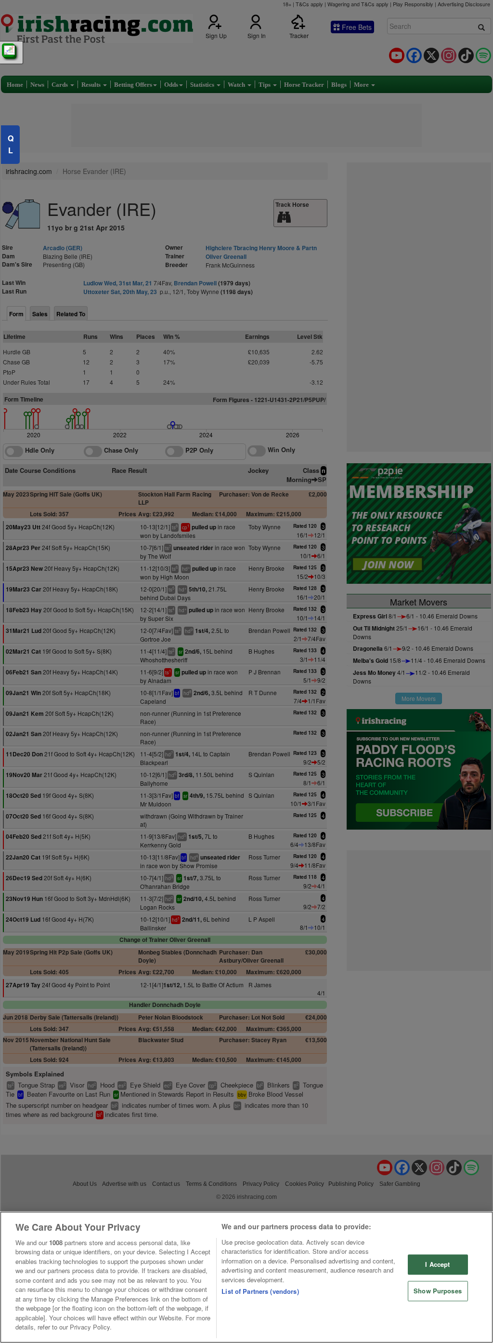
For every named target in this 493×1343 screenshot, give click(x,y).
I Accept (437, 1264)
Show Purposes (438, 1290)
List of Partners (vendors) (259, 1291)
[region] (246, 1277)
